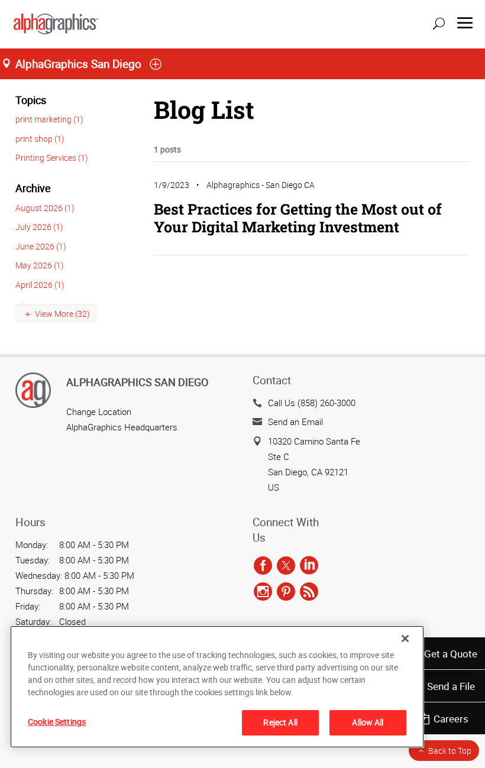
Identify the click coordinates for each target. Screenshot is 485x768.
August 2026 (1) (45, 207)
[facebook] (263, 566)
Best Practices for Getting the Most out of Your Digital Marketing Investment (298, 217)
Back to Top (449, 750)
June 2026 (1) (40, 246)
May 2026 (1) (39, 265)
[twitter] (286, 566)
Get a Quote (450, 653)
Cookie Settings (57, 721)
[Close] (405, 639)
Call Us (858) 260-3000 (311, 403)
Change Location (98, 411)
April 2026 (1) (39, 284)
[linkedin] (309, 566)
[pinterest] (286, 592)
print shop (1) (39, 138)
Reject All (280, 722)
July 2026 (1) (39, 226)
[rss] (309, 592)
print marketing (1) (49, 119)
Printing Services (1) (51, 157)
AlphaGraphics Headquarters (121, 427)
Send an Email (295, 421)
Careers (451, 718)
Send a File (451, 686)
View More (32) (62, 313)
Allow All (367, 722)
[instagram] (263, 592)
